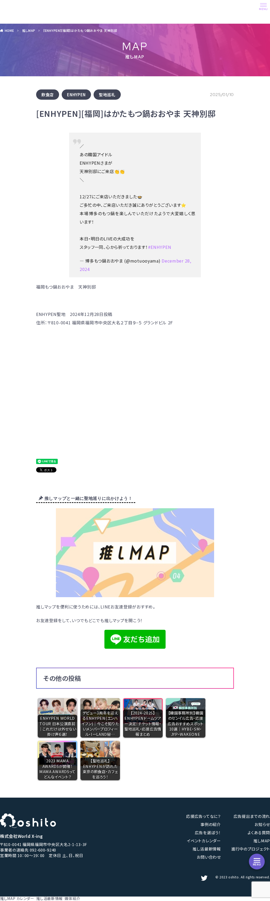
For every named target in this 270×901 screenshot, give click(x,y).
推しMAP (29, 30)
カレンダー (25, 898)
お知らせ (262, 824)
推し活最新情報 (206, 849)
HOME (9, 30)
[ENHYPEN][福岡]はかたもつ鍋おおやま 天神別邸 (80, 30)
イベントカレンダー (204, 840)
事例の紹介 (210, 824)
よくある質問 (259, 832)
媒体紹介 (72, 898)
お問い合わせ (209, 857)
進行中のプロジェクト (250, 849)
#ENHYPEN (159, 247)
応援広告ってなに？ (203, 816)
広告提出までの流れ (252, 816)
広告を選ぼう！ (208, 832)
